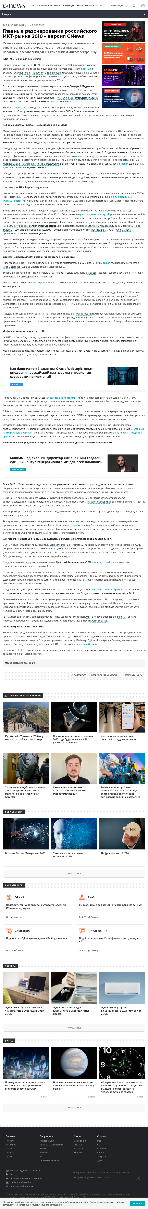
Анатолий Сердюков (44, 225)
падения (86, 68)
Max (99, 1140)
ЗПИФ (29, 401)
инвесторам (100, 411)
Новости (10, 1140)
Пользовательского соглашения (46, 1204)
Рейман (29, 148)
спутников (24, 72)
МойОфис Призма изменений (20, 662)
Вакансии (79, 1148)
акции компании (40, 593)
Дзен (99, 1160)
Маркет (43, 1148)
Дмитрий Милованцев (70, 562)
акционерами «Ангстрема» (106, 589)
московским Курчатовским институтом (25, 606)
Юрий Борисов (98, 620)
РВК (43, 331)
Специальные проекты (51, 1144)
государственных (88, 243)
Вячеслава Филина (86, 97)
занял (125, 163)
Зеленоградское (35, 603)
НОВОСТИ (45, 6)
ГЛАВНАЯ (36, 6)
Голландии (64, 556)
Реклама (78, 1144)
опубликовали (45, 282)
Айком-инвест (124, 229)
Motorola (53, 525)
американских (102, 650)
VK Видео (101, 1148)
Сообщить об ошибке (20, 1182)
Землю (37, 59)
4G (20, 187)
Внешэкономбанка (15, 552)
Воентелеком (98, 229)
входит (16, 107)
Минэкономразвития (99, 501)
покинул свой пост (105, 562)
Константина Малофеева (45, 163)
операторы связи (30, 193)
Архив (9, 1156)
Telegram (101, 1156)
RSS (11, 1174)
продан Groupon (88, 644)
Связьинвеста (109, 148)
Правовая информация (21, 1186)
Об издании (80, 1140)
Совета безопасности (56, 218)
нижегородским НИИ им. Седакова (112, 603)
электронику (122, 606)
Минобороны (135, 222)
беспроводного (92, 239)
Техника (44, 1152)
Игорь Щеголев (12, 266)
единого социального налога (38, 296)
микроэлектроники (60, 544)
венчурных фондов (13, 419)
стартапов (101, 632)
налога (20, 257)
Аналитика (55, 6)
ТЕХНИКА (88, 6)
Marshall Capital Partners (16, 163)
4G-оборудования (122, 525)
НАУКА (96, 6)
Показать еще (74, 873)
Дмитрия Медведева (82, 107)
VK (98, 1144)
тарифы (91, 272)
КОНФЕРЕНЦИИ (68, 6)
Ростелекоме (73, 152)
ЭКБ (87, 616)
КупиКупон (103, 640)
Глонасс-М (37, 72)
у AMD (138, 544)
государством (132, 589)
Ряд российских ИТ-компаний (19, 282)
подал (78, 156)
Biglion (91, 640)
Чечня (6, 204)
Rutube (100, 1152)
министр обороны (20, 225)
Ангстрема (114, 572)
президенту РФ (92, 282)
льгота (90, 296)
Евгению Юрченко (130, 148)
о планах (75, 525)
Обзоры (10, 1152)
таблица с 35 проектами (62, 397)
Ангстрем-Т (122, 548)
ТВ (101, 6)
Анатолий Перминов (36, 101)
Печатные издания (49, 1160)
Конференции (47, 1140)
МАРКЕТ (79, 6)
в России (18, 247)
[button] (134, 6)
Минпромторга (132, 576)
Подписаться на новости (104, 675)
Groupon (44, 640)
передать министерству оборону (96, 214)
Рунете (30, 650)
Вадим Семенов (36, 167)
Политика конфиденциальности (26, 1178)
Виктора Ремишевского (17, 94)
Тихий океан (54, 72)
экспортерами (84, 313)
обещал (105, 262)
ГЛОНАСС (36, 65)
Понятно (137, 1203)
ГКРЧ (64, 214)
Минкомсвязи (26, 484)
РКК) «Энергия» (65, 97)
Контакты (79, 1152)
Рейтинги (10, 1148)
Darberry (19, 644)
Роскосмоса (84, 90)
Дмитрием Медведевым (101, 225)
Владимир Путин (49, 497)
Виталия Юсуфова (35, 233)
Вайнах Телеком (72, 204)
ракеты (121, 616)
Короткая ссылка (133, 675)
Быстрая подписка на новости (25, 1170)
